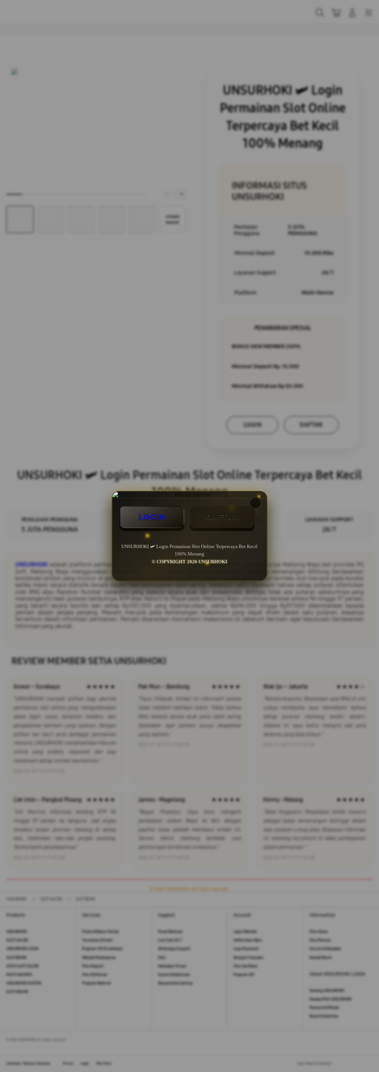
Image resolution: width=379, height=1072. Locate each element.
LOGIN (152, 517)
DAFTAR (222, 517)
